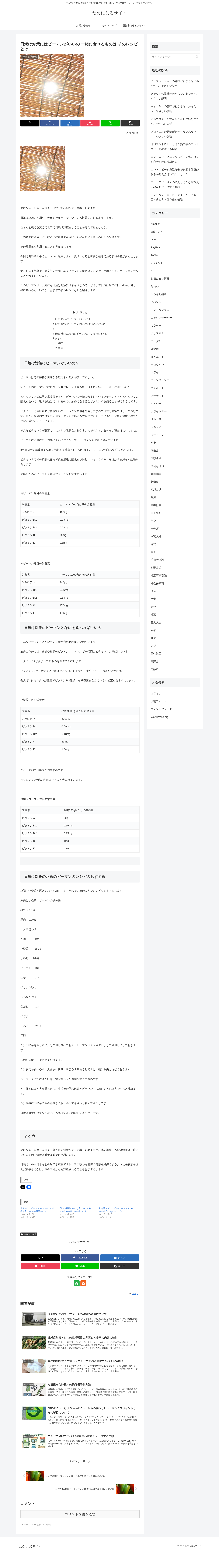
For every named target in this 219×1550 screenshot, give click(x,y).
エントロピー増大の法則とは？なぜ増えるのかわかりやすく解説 (175, 184)
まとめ (58, 338)
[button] (130, 123)
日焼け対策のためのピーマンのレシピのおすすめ (81, 333)
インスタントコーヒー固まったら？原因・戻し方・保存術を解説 (173, 197)
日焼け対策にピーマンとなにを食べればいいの (80, 324)
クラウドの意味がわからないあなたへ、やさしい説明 (175, 96)
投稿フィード (159, 701)
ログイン (156, 693)
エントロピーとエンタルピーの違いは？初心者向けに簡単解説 (175, 159)
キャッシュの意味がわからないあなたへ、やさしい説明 (173, 109)
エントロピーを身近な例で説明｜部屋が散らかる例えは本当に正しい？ (175, 172)
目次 (75, 312)
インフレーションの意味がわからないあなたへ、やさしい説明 (175, 83)
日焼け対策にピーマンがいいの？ (73, 319)
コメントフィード (161, 709)
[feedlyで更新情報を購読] (77, 1283)
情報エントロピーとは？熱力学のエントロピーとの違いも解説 (175, 146)
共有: (60, 343)
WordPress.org (159, 716)
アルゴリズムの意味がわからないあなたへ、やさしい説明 (175, 121)
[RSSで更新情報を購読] (83, 1283)
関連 (60, 348)
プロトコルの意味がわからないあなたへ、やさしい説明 (173, 134)
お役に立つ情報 (30, 1234)
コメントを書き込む (80, 1514)
